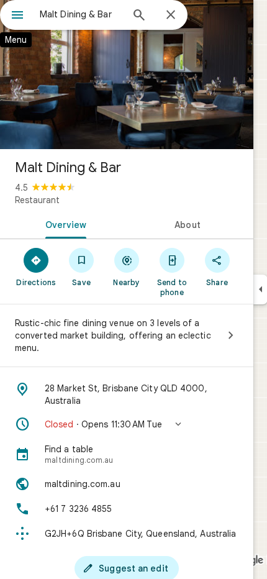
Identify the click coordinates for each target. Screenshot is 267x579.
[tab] (63, 224)
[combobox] (81, 14)
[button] (126, 424)
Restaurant (37, 200)
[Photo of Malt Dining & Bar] (126, 74)
